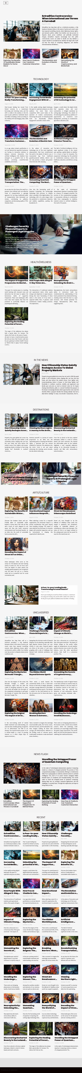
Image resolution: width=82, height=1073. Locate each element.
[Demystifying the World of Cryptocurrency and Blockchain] (69, 54)
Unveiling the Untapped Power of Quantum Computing (64, 182)
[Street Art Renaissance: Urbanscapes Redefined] (65, 503)
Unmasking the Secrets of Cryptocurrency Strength (64, 674)
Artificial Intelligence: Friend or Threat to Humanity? (64, 141)
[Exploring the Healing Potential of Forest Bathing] (16, 314)
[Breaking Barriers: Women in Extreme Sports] (41, 705)
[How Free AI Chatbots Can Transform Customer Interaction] (31, 54)
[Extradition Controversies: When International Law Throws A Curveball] (22, 31)
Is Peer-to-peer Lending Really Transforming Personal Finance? (16, 99)
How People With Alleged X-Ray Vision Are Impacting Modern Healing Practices (40, 284)
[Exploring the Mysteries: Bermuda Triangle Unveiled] (16, 664)
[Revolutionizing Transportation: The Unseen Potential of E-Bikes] (16, 172)
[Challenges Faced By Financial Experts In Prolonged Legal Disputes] (41, 623)
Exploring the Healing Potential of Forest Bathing (14, 324)
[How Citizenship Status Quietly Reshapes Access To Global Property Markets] (21, 374)
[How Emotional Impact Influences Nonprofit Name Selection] (41, 503)
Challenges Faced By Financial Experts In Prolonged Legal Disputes (19, 229)
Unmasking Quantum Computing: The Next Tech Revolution (39, 182)
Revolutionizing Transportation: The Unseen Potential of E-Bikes (15, 183)
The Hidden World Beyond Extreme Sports (40, 673)
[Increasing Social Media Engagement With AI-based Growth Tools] (41, 90)
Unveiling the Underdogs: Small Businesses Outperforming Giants (55, 588)
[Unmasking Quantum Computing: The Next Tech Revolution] (41, 172)
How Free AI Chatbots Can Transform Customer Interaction (31, 62)
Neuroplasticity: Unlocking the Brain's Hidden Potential (63, 282)
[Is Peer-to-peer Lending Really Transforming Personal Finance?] (16, 90)
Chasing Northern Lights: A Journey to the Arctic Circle (40, 430)
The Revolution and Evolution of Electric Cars (49, 62)
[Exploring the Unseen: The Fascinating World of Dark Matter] (31, 969)
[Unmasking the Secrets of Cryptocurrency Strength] (65, 664)
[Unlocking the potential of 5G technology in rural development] (65, 90)
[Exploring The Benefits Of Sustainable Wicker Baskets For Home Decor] (12, 54)
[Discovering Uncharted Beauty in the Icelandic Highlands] (65, 420)
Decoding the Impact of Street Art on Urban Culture (15, 554)
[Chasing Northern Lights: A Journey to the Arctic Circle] (41, 420)
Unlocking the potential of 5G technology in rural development (65, 99)
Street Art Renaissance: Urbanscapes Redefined (65, 512)
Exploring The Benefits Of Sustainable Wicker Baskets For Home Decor (12, 63)
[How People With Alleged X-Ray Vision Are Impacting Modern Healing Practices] (41, 273)
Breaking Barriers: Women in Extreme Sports (38, 715)
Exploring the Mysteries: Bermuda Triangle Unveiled (16, 674)
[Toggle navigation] (6, 2)
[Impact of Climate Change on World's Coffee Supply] (65, 623)
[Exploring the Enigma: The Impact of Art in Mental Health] (16, 705)
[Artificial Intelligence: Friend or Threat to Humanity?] (65, 131)
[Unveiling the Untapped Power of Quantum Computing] (65, 172)
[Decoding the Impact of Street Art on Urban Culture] (16, 544)
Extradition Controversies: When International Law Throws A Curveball (60, 18)
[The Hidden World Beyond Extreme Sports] (41, 664)
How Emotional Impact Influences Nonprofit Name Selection (39, 513)
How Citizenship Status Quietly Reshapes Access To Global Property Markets (59, 368)
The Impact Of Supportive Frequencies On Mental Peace (16, 282)
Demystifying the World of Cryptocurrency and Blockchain (69, 63)
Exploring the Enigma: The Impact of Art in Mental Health (15, 715)
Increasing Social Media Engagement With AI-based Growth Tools (40, 99)
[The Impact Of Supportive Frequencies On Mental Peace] (16, 273)
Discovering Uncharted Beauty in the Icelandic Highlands (64, 430)
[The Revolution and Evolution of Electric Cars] (50, 54)
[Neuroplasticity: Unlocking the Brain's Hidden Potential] (65, 273)
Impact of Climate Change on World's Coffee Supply (62, 633)
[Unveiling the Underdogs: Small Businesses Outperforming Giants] (21, 595)
